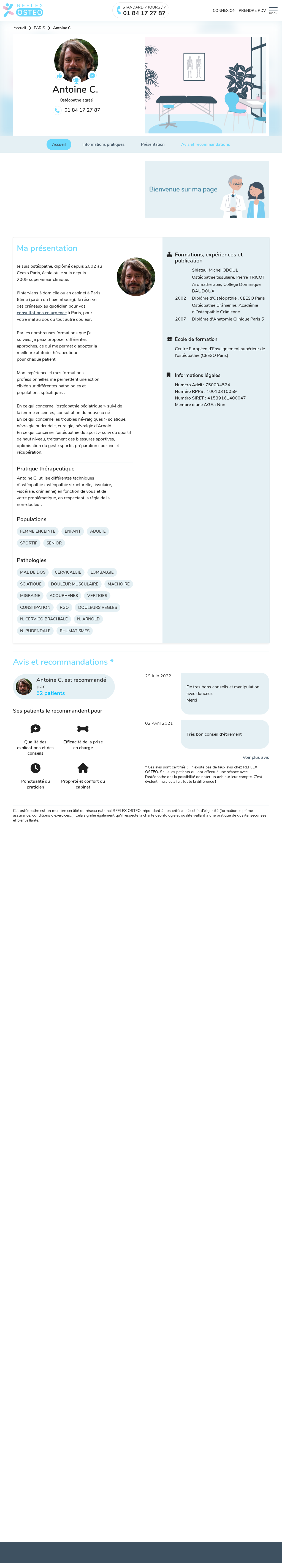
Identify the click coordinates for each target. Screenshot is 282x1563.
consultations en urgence (42, 313)
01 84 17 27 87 (82, 110)
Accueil (19, 28)
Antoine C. (62, 28)
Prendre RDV (252, 10)
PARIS (39, 28)
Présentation (153, 144)
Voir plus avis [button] (256, 757)
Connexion (224, 10)
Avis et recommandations (205, 144)
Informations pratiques (103, 144)
